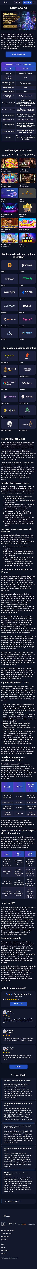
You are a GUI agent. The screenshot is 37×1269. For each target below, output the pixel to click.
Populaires (4, 155)
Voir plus (18, 1066)
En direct (13, 155)
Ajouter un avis (18, 1004)
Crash (21, 155)
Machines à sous (30, 155)
